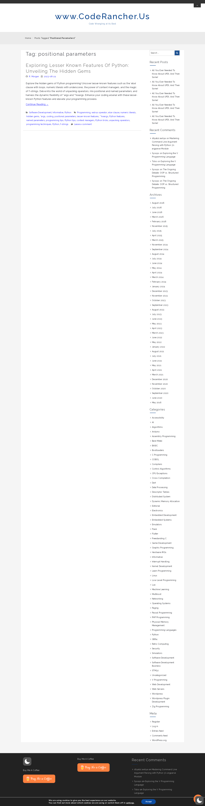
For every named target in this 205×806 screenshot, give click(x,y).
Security (156, 648)
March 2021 (157, 374)
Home (28, 38)
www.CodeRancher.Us (102, 16)
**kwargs (104, 116)
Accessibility (158, 418)
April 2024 (157, 272)
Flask (154, 529)
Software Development (40, 112)
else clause (113, 112)
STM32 (155, 670)
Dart (154, 483)
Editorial (156, 506)
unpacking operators (119, 120)
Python (68, 112)
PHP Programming (161, 617)
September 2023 (160, 305)
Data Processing (160, 487)
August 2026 (158, 203)
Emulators (157, 524)
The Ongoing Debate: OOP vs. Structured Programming (165, 172)
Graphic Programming (163, 548)
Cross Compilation (161, 478)
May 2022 (156, 342)
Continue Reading (37, 104)
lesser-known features (88, 116)
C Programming (159, 455)
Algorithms (157, 427)
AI (153, 422)
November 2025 (160, 226)
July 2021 (156, 356)
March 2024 (158, 277)
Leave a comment (83, 124)
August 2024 (158, 254)
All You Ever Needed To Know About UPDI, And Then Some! (166, 73)
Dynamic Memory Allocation (166, 501)
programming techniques (38, 124)
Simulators (157, 653)
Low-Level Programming (164, 580)
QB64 (154, 639)
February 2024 (159, 282)
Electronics (157, 510)
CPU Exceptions (159, 473)
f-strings (64, 124)
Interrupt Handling (161, 562)
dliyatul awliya (159, 138)
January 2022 (158, 347)
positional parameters (65, 116)
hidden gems (32, 116)
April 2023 (157, 328)
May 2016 (156, 402)
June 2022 (157, 337)
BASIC (155, 446)
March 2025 (157, 240)
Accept (148, 801)
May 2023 (156, 324)
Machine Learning (160, 589)
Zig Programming (160, 706)
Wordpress (157, 694)
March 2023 (158, 333)
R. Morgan (34, 76)
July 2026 (157, 207)
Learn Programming (161, 571)
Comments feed (160, 736)
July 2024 (157, 259)
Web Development (161, 684)
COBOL (155, 459)
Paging (155, 608)
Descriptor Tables (160, 492)
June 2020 (157, 398)
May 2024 (156, 268)
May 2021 (156, 365)
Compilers (157, 464)
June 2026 (157, 212)
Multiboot (156, 594)
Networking (157, 599)
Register (156, 722)
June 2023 (157, 319)
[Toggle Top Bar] (197, 5)
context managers (85, 120)
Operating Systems (161, 603)
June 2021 (157, 361)
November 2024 (160, 245)
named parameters (35, 120)
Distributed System (161, 496)
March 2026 (158, 217)
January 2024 (158, 286)
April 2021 (157, 370)
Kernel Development (162, 566)
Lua (153, 585)
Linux (154, 575)
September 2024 (160, 249)
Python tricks (101, 120)
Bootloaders (158, 450)
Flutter (155, 534)
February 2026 (159, 221)
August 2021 (158, 351)
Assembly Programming (164, 436)
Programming (84, 112)
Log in (155, 726)
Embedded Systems (162, 520)
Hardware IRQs (159, 552)
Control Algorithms (161, 469)
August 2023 (158, 310)
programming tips (55, 120)
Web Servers (158, 689)
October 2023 (159, 300)
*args (42, 116)
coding (50, 116)
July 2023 (157, 314)
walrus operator (99, 112)
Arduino (156, 432)
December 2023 (160, 291)
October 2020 (159, 388)
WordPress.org (159, 740)
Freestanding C (159, 538)
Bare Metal (157, 441)
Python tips (70, 120)
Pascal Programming (162, 613)
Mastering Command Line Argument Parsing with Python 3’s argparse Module (155, 773)
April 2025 (157, 235)
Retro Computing (160, 644)
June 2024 (157, 263)
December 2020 (160, 379)
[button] (27, 761)
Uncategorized (159, 675)
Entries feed (158, 731)
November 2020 (160, 384)
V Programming (159, 680)
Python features (117, 116)
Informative (58, 112)
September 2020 (160, 393)
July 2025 (156, 231)
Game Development (162, 543)
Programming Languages (164, 630)
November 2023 (160, 296)
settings (130, 803)
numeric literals (128, 112)
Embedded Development (164, 515)
